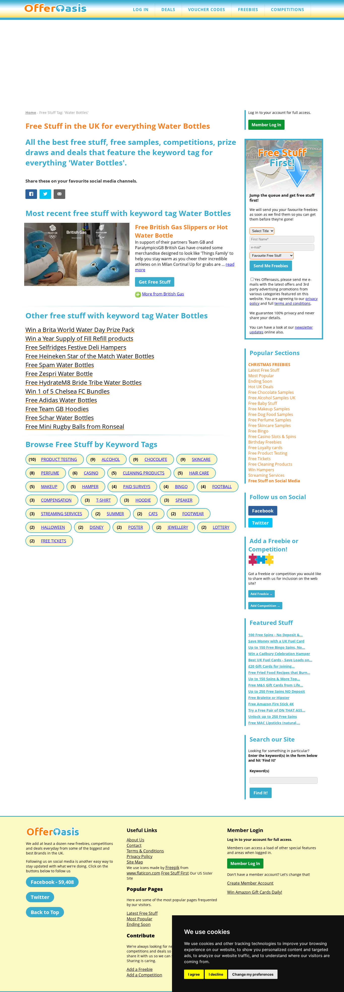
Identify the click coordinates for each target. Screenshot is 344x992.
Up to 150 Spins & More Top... (274, 678)
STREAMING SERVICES (61, 513)
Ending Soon (260, 381)
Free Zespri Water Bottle (59, 373)
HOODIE (143, 500)
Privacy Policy (139, 856)
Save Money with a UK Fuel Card (276, 641)
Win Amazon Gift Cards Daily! (254, 892)
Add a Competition (144, 975)
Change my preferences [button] (252, 974)
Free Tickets (259, 458)
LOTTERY (221, 527)
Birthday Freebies (265, 442)
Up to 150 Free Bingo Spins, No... (276, 647)
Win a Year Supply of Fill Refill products (79, 338)
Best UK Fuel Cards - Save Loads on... (280, 660)
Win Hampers (261, 469)
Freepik (172, 867)
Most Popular (261, 375)
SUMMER (115, 513)
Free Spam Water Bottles (59, 365)
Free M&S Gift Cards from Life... (275, 685)
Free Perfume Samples (269, 420)
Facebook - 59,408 (52, 882)
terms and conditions (292, 303)
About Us (135, 840)
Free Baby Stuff (262, 403)
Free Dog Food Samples (270, 414)
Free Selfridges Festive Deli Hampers (75, 347)
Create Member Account (250, 883)
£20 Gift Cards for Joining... (271, 666)
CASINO (91, 473)
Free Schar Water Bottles (59, 417)
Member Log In (266, 124)
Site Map (135, 862)
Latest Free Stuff (263, 370)
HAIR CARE (199, 473)
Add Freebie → (261, 594)
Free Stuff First (175, 873)
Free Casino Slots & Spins (272, 436)
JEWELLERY (178, 527)
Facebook (262, 511)
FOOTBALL (222, 486)
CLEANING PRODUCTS (143, 473)
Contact (134, 845)
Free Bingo (258, 431)
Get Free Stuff (154, 282)
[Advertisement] (172, 67)
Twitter (260, 523)
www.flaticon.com (143, 873)
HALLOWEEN (53, 527)
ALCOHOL (111, 459)
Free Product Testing (267, 453)
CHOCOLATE (156, 459)
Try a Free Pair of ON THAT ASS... (276, 710)
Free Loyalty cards (265, 447)
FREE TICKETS (53, 541)
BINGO (181, 486)
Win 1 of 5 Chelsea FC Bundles (67, 391)
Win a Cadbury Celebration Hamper (279, 653)
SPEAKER (184, 500)
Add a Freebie (140, 969)
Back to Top (45, 912)
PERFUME (50, 473)
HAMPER (90, 486)
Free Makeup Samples (269, 409)
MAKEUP (49, 486)
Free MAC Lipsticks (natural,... (274, 722)
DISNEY (97, 527)
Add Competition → (265, 605)
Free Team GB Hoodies (57, 409)
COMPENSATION (56, 500)
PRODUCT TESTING (59, 459)
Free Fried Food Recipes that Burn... (279, 672)
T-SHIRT (103, 500)
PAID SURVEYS (136, 486)
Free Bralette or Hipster (268, 697)
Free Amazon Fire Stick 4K (271, 704)
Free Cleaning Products (270, 464)
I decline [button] (216, 974)
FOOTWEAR (193, 513)
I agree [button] (194, 974)
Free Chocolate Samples (271, 392)
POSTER (135, 527)
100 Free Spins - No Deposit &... (275, 634)
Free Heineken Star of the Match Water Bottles (89, 356)
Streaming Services (266, 475)
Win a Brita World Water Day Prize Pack (79, 329)
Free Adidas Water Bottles (61, 400)
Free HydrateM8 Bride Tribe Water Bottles (83, 382)
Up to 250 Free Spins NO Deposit (276, 691)
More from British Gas (163, 294)
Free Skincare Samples (269, 425)
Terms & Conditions (145, 851)
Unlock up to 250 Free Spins (272, 716)
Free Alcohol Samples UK (271, 398)
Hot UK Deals (260, 387)
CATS (153, 513)
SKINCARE (201, 459)
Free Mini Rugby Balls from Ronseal (74, 426)
